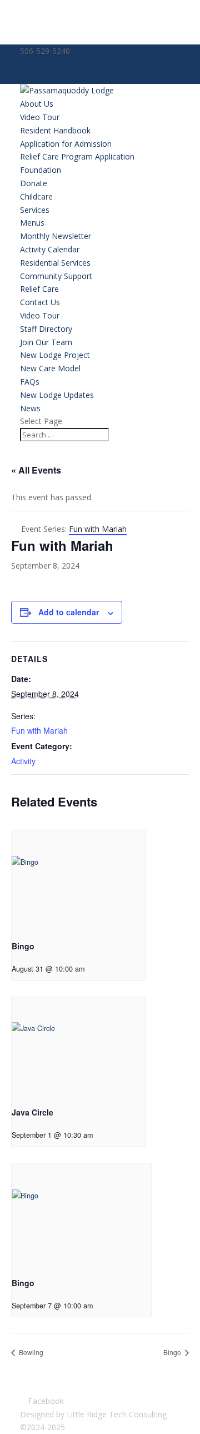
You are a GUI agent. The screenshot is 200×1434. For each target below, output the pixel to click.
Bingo (23, 946)
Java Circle (32, 1112)
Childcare (36, 196)
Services (34, 210)
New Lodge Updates (57, 395)
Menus (32, 222)
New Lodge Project (55, 355)
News (30, 408)
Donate (33, 183)
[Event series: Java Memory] (101, 1135)
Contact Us (40, 302)
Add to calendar (68, 612)
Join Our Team (46, 342)
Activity (23, 760)
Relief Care (39, 288)
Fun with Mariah (39, 730)
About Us (36, 103)
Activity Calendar (49, 249)
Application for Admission (66, 143)
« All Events (36, 470)
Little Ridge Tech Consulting (117, 1414)
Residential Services (55, 262)
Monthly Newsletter (55, 236)
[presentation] (79, 880)
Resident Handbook (55, 130)
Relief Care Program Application (77, 156)
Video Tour (39, 117)
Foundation (40, 170)
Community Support (56, 276)
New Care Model (50, 368)
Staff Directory (46, 328)
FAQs (29, 381)
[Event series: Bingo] (93, 969)
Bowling (30, 1352)
